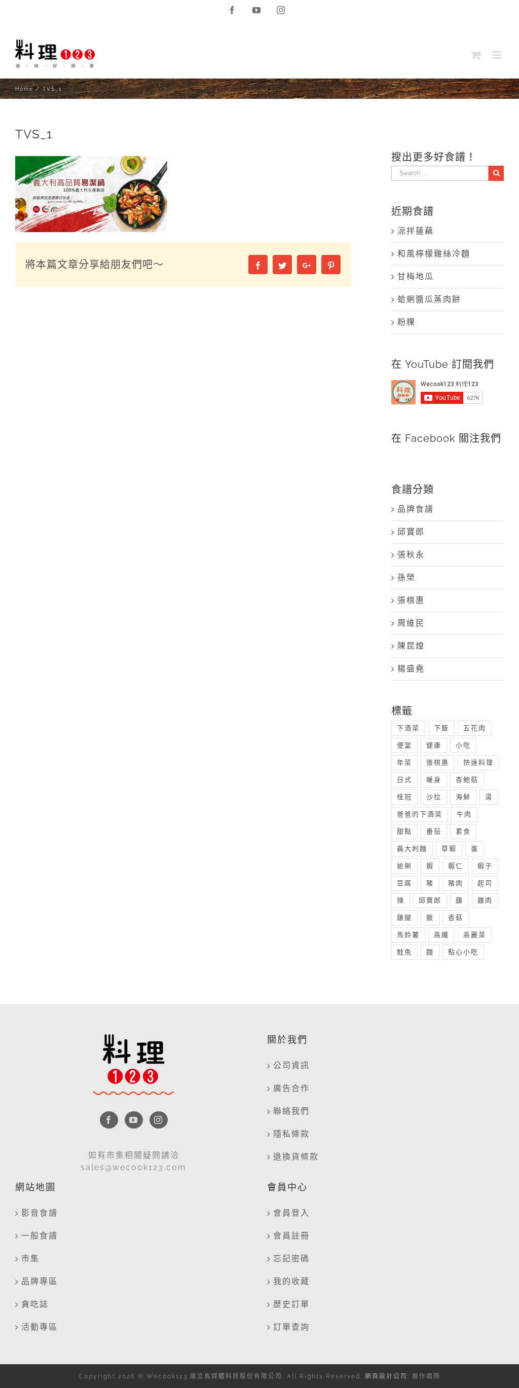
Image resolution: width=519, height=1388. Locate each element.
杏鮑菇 (467, 779)
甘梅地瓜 (415, 276)
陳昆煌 (411, 646)
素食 (463, 831)
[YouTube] (134, 1120)
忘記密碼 (291, 1258)
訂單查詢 (291, 1327)
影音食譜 (39, 1213)
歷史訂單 (291, 1304)
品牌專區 (39, 1281)
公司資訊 (291, 1065)
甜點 (404, 831)
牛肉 (464, 814)
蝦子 (485, 866)
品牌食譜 (415, 509)
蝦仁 (455, 866)
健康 (433, 745)
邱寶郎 (411, 532)
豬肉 (455, 883)
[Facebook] (109, 1120)
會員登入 (291, 1213)
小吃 (463, 745)
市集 (30, 1258)
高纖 (441, 935)
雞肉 (485, 900)
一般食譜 (39, 1236)
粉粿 (406, 322)
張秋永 (411, 554)
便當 (404, 745)
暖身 (433, 779)
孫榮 (406, 577)
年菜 (404, 762)
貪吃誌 (35, 1304)
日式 (404, 779)
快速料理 (478, 762)
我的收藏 (291, 1281)
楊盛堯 (411, 668)
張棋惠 (411, 600)
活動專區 (39, 1327)
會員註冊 (291, 1236)
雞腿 (404, 917)
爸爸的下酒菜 (419, 814)
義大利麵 (412, 848)
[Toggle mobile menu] (498, 55)
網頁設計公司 (386, 1376)
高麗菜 (474, 935)
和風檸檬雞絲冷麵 (433, 253)
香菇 (455, 917)
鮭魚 (404, 952)
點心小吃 (463, 952)
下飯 (441, 728)
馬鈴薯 (408, 935)
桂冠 (404, 797)
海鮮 (463, 797)
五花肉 (474, 728)
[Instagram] (159, 1120)
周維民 (411, 623)
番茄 (433, 831)
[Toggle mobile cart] (476, 55)
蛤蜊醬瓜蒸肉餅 (429, 299)
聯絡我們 (291, 1111)
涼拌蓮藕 (415, 231)
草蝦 (449, 848)
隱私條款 (291, 1134)
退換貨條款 (296, 1156)
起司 (485, 883)
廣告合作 (291, 1088)
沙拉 (433, 797)
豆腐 (404, 883)
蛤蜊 (404, 866)
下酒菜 (408, 728)
